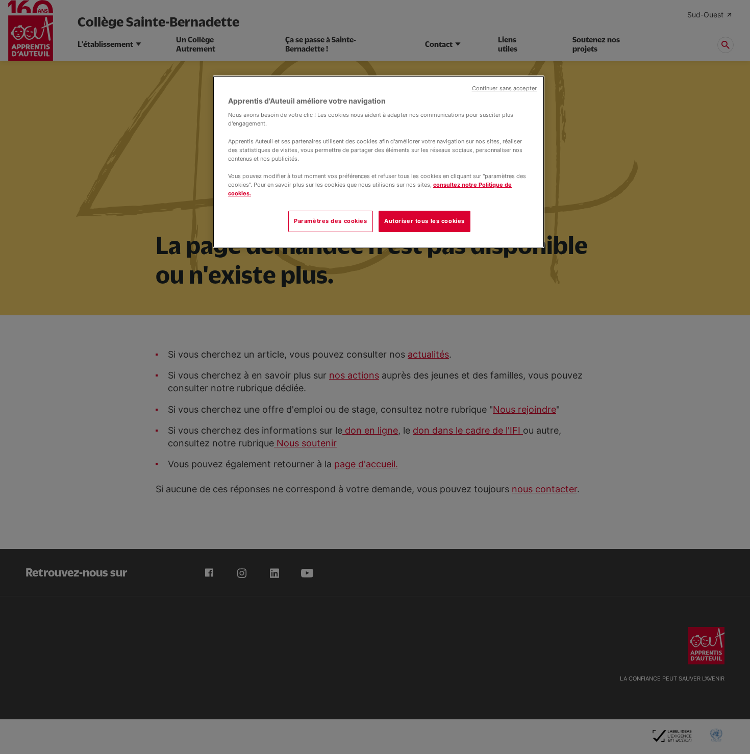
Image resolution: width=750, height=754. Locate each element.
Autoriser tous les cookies (424, 220)
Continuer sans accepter (504, 88)
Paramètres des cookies (330, 220)
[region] (378, 162)
